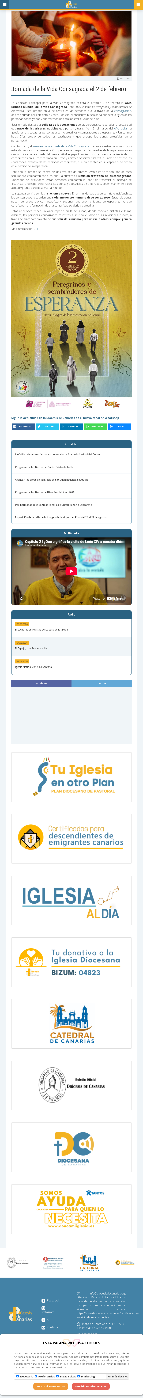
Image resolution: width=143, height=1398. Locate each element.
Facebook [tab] (41, 683)
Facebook (52, 1300)
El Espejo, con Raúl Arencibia (31, 648)
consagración (122, 111)
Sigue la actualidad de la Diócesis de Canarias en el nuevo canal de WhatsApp (65, 418)
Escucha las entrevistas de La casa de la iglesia (41, 629)
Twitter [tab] (101, 683)
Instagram (48, 1312)
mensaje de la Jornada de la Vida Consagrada (60, 146)
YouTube (52, 1327)
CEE (36, 229)
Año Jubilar (121, 128)
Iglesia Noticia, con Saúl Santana (33, 667)
